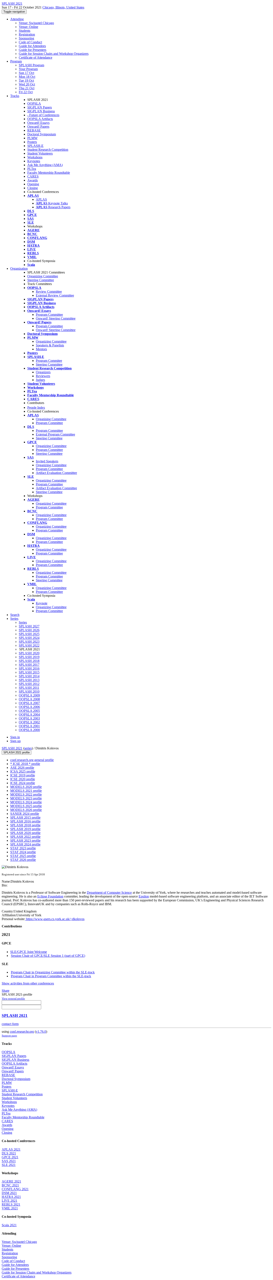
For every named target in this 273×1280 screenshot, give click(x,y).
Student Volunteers (40, 153)
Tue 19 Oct (26, 80)
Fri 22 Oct (26, 92)
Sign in (15, 737)
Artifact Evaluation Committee (56, 473)
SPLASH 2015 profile (25, 817)
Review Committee (49, 291)
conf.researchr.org (22, 1031)
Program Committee (49, 314)
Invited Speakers (47, 461)
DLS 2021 (9, 1153)
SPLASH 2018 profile (25, 825)
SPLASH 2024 (29, 638)
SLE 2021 (9, 1165)
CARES (33, 176)
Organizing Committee (42, 276)
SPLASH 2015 (29, 672)
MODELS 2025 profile (26, 806)
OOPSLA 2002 (29, 722)
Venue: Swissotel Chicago (36, 23)
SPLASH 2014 (29, 676)
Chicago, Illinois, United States (63, 7)
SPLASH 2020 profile (25, 833)
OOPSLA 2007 (29, 703)
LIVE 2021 (9, 1200)
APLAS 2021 (11, 1149)
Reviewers (43, 376)
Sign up (15, 741)
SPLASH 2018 (29, 661)
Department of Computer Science (109, 892)
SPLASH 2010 (29, 691)
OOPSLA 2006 (29, 707)
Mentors (41, 349)
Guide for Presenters (32, 50)
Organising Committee (51, 419)
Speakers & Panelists (50, 345)
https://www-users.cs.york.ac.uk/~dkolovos (54, 919)
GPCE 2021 (10, 1157)
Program (16, 61)
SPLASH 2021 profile (16, 752)
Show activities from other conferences (28, 983)
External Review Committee (55, 295)
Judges (40, 380)
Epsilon (144, 896)
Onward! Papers (38, 126)
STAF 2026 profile (23, 860)
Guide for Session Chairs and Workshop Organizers (54, 53)
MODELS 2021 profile (26, 790)
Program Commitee (49, 360)
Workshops (34, 157)
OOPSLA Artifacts (40, 119)
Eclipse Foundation (50, 896)
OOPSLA (34, 103)
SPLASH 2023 (29, 641)
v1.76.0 (41, 1031)
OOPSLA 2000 (29, 730)
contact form (10, 1024)
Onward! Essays (38, 123)
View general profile (13, 998)
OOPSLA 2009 (29, 695)
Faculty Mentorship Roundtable (48, 172)
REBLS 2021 (11, 1204)
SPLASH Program (31, 65)
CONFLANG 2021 (15, 1189)
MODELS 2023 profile (26, 798)
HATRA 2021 (11, 1197)
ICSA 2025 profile (22, 771)
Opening (33, 184)
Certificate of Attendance (35, 57)
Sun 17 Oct (26, 73)
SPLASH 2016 (29, 668)
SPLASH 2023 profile (25, 840)
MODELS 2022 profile (26, 794)
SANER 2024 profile (24, 813)
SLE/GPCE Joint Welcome (28, 952)
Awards (32, 180)
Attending (17, 19)
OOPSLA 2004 (29, 714)
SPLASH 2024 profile (25, 844)
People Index (36, 407)
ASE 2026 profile (22, 767)
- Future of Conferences (43, 115)
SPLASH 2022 (29, 645)
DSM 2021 (9, 1193)
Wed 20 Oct (27, 84)
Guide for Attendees (32, 46)
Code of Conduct (30, 42)
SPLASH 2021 (12, 748)
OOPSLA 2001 (29, 726)
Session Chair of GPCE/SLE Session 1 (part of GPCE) (48, 955)
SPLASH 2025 (29, 634)
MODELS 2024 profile (26, 802)
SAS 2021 (9, 1161)
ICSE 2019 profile (22, 775)
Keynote (41, 603)
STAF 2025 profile (23, 856)
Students (24, 30)
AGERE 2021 (11, 1181)
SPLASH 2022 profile (25, 836)
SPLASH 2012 (29, 684)
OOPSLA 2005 (29, 710)
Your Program (28, 69)
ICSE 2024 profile (22, 783)
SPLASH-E (35, 146)
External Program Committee (55, 434)
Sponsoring (26, 38)
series (28, 748)
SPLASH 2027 (29, 626)
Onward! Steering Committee (56, 318)
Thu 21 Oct (26, 88)
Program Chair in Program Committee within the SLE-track (51, 976)
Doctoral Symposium (41, 134)
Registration (27, 34)
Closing (32, 188)
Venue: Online (28, 27)
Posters (32, 142)
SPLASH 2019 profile (25, 829)
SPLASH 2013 (29, 680)
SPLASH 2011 (29, 687)
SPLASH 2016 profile (25, 821)
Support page (9, 1035)
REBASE (34, 130)
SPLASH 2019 (29, 657)
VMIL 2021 (10, 1208)
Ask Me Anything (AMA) (45, 165)
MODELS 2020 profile (26, 787)
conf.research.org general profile (32, 760)
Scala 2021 (9, 1225)
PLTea (31, 169)
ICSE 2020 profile (22, 779)
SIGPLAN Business (41, 111)
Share (5, 990)
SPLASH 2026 (29, 630)
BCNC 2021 (10, 1185)
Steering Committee (40, 280)
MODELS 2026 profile (26, 810)
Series (23, 622)
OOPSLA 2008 (29, 699)
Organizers (43, 372)
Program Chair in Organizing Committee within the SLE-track (53, 972)
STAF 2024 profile (23, 852)
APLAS (41, 199)
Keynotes (33, 161)
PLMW (32, 138)
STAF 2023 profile (23, 848)
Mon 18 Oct (27, 76)
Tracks (14, 96)
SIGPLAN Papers (39, 107)
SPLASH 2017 (29, 664)
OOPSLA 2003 (29, 718)
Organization (19, 268)
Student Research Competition (47, 149)
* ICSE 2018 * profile (25, 764)
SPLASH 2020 (29, 653)
